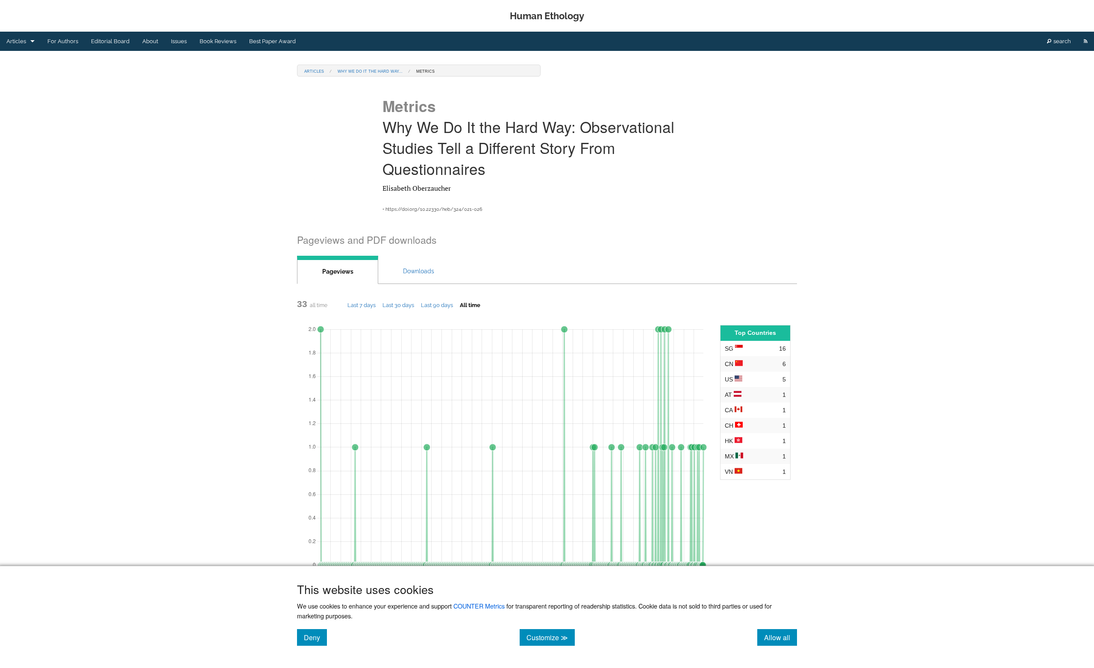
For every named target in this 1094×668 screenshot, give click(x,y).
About (150, 41)
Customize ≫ (550, 637)
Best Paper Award (272, 41)
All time (470, 304)
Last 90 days (437, 304)
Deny (315, 637)
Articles (16, 41)
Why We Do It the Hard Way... (370, 71)
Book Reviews (218, 41)
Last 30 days (398, 304)
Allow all (780, 637)
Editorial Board (110, 41)
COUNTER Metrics (479, 605)
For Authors (62, 41)
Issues (179, 41)
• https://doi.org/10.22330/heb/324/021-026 (432, 209)
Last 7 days (361, 304)
